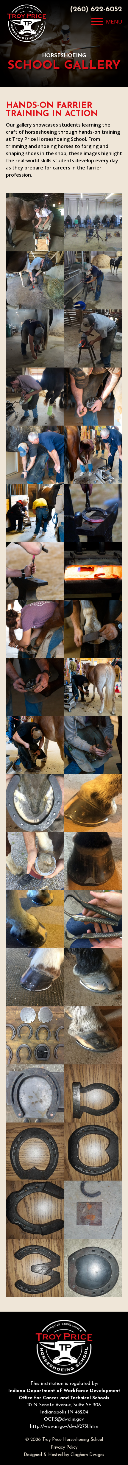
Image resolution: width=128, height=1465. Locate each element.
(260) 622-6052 (96, 9)
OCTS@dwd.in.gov (64, 1419)
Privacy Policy (64, 1447)
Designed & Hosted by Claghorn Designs (64, 1455)
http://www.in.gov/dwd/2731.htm (64, 1426)
